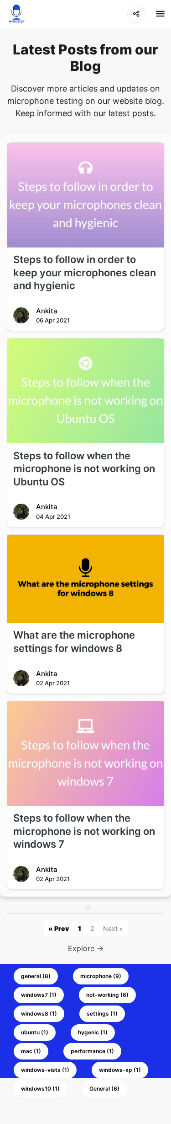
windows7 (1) (39, 994)
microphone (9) (100, 976)
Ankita (46, 311)
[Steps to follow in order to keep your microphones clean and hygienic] (85, 195)
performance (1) (92, 1051)
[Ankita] (21, 315)
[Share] (136, 14)
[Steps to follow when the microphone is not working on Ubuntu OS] (85, 391)
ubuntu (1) (34, 1032)
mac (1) (31, 1051)
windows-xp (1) (120, 1069)
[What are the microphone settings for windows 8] (85, 579)
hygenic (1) (93, 1032)
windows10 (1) (40, 1088)
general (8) (36, 976)
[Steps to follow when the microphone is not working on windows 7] (85, 753)
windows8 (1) (39, 1013)
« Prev (58, 928)
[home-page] (16, 14)
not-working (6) (107, 994)
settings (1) (102, 1013)
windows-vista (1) (45, 1069)
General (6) (104, 1088)
